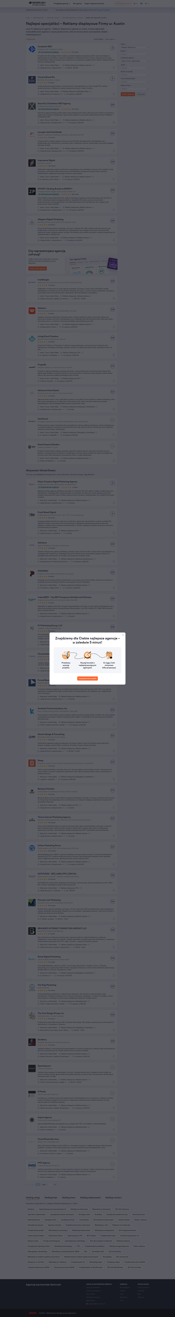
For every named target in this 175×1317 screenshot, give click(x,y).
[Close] (123, 635)
